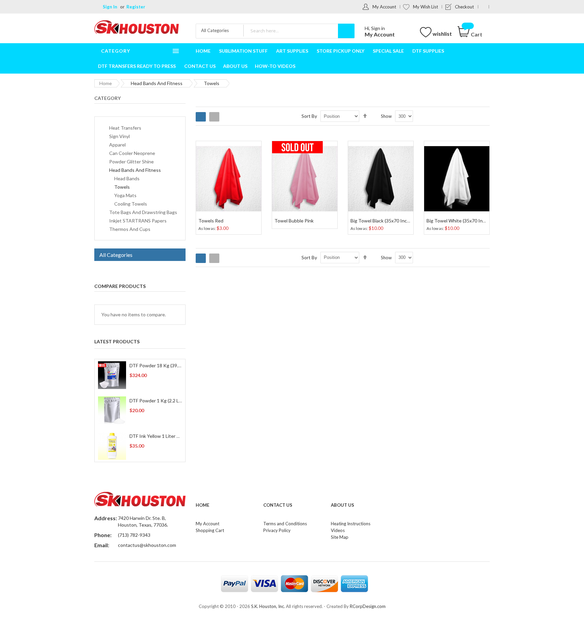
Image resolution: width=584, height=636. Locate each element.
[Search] (346, 31)
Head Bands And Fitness (156, 83)
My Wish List (425, 6)
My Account (384, 6)
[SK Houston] (136, 28)
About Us (342, 505)
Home (105, 83)
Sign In (110, 6)
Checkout (464, 6)
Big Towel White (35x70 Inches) (460, 220)
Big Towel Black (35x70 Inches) (383, 220)
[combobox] (298, 30)
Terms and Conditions (285, 523)
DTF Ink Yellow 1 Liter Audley (160, 436)
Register (135, 6)
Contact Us (277, 505)
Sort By (309, 116)
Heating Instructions (350, 523)
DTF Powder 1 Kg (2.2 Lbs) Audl (162, 400)
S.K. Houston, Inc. (268, 606)
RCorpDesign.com (368, 606)
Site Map (339, 537)
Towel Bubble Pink (294, 220)
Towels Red (210, 220)
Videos (338, 530)
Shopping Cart (210, 530)
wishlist (442, 33)
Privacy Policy (277, 530)
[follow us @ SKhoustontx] (483, 7)
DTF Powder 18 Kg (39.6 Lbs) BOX (165, 365)
